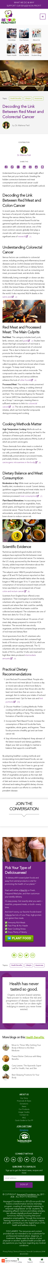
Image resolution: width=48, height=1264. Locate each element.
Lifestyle (28, 98)
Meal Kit (23, 890)
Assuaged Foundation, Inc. (28, 1195)
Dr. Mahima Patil (22, 125)
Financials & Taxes (24, 1101)
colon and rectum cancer (13, 591)
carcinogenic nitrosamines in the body (18, 463)
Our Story (24, 1098)
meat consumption (28, 496)
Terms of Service (19, 1251)
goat (25, 341)
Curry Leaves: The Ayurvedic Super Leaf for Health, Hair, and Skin (26, 1067)
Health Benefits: (34, 1037)
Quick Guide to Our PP (24, 1120)
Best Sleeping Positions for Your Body (25, 1076)
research (21, 237)
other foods (25, 380)
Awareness (38, 98)
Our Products (24, 1109)
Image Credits (24, 1112)
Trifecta (8, 915)
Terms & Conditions (33, 1251)
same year (6, 297)
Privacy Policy (7, 1251)
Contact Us (24, 1115)
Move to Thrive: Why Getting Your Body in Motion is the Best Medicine (26, 1048)
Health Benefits (15, 98)
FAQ (24, 1118)
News (24, 1106)
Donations (24, 1104)
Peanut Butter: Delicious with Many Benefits (26, 1058)
